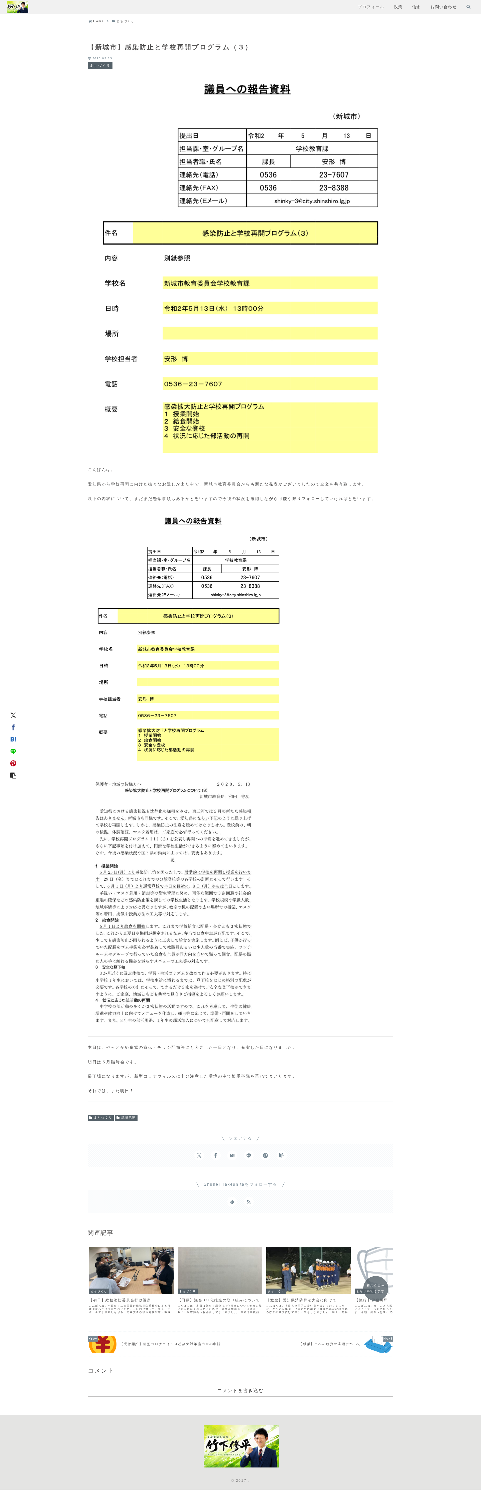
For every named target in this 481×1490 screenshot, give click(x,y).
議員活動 (129, 1117)
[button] (13, 775)
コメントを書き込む (240, 1390)
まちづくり (103, 1117)
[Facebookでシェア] (13, 727)
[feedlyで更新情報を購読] (232, 1202)
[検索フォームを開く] (468, 7)
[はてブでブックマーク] (13, 739)
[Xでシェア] (13, 715)
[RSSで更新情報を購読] (249, 1202)
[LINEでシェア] (13, 751)
